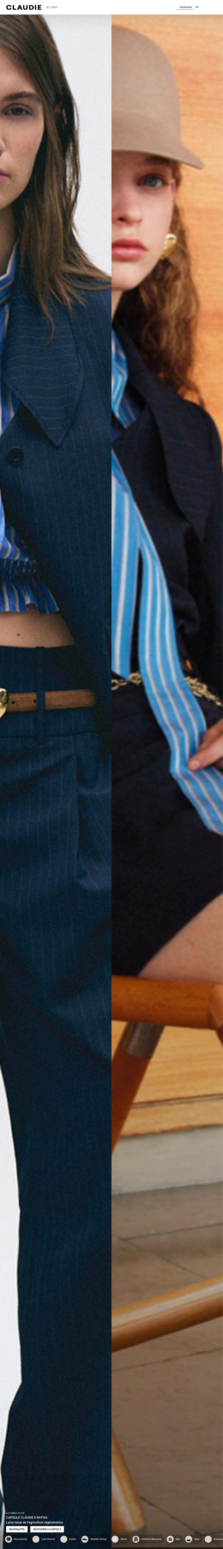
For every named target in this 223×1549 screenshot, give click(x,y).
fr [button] (196, 7)
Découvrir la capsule (47, 1529)
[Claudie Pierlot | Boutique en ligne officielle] (23, 7)
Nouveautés (17, 1529)
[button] (52, 7)
